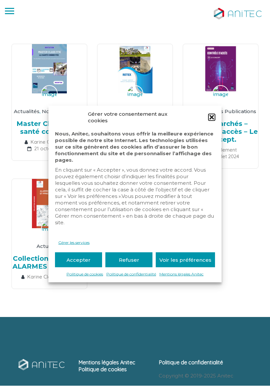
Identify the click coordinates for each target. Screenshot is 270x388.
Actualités (27, 111)
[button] (211, 117)
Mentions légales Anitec (181, 274)
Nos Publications (234, 111)
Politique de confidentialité (131, 274)
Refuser (129, 259)
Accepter (79, 259)
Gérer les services (74, 242)
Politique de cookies (85, 274)
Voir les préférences (185, 259)
